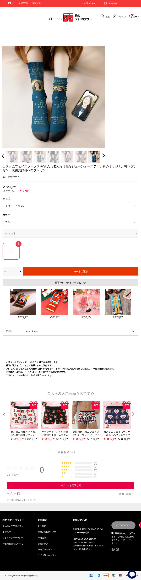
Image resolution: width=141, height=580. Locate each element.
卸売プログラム (45, 549)
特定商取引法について (13, 543)
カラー (6, 214)
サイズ (6, 198)
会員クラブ (43, 543)
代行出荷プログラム (47, 555)
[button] (9, 96)
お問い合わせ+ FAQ (47, 531)
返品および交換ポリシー (14, 526)
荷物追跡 (113, 3)
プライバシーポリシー (13, 537)
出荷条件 (7, 531)
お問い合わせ (90, 3)
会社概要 (42, 526)
